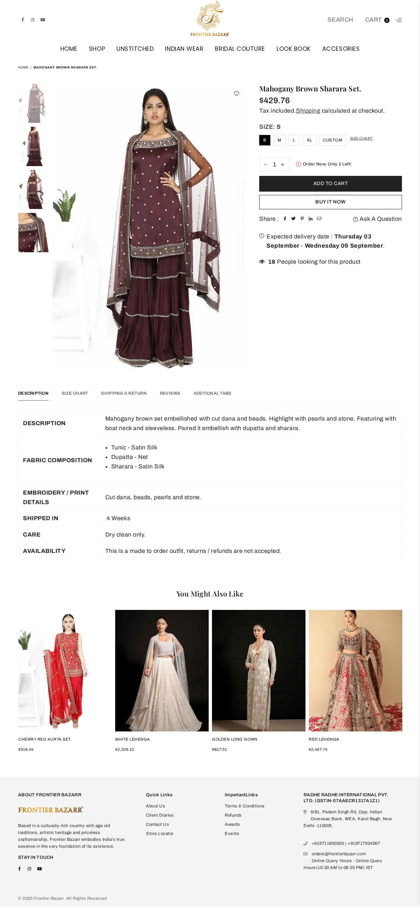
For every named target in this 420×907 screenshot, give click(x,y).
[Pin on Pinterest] (302, 219)
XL (309, 140)
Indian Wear (184, 49)
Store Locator (160, 833)
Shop (97, 49)
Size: (270, 126)
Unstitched (135, 49)
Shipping (308, 110)
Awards (232, 824)
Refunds (233, 815)
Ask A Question (380, 219)
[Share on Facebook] (285, 219)
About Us (155, 806)
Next (238, 228)
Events (232, 833)
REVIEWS (170, 393)
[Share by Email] (319, 219)
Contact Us (157, 824)
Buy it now (330, 201)
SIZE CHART (75, 393)
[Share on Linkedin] (310, 219)
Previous (58, 228)
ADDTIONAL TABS (213, 393)
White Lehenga (132, 739)
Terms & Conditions (245, 806)
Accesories (341, 49)
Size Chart (361, 138)
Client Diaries (160, 815)
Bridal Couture (240, 49)
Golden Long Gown (235, 739)
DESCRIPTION (33, 393)
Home (68, 49)
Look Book (294, 49)
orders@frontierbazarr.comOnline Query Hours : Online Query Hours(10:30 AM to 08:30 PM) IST (343, 861)
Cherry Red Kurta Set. (45, 739)
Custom (332, 140)
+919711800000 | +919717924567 (346, 843)
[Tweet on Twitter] (293, 219)
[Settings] (397, 20)
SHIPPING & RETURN (123, 393)
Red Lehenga (324, 739)
